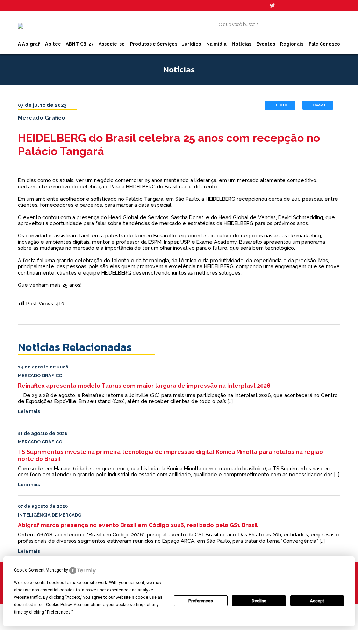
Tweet (319, 105)
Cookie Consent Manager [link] (38, 570)
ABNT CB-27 (80, 44)
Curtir (281, 105)
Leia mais (29, 411)
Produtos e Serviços (153, 44)
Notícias (241, 44)
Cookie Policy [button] (59, 604)
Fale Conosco (324, 44)
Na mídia (216, 44)
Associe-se (112, 44)
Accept (317, 600)
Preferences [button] (59, 612)
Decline (259, 600)
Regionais (291, 44)
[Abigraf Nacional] (20, 26)
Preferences (200, 600)
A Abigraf (29, 44)
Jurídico (191, 44)
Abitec (53, 44)
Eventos (265, 44)
